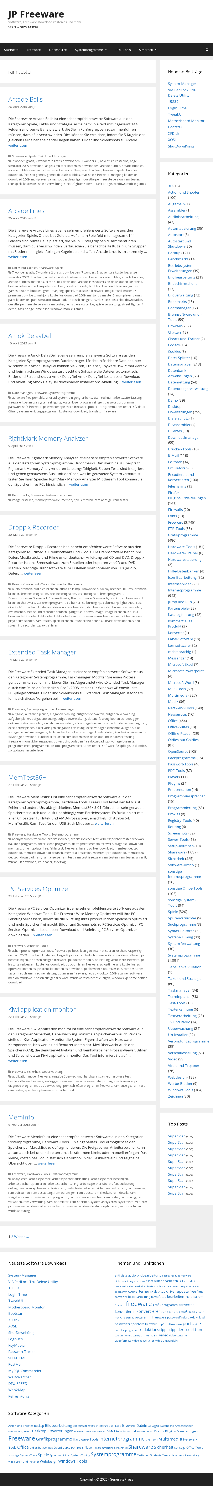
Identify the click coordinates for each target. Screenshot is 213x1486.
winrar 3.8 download (22, 862)
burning (115, 598)
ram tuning (128, 1197)
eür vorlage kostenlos (90, 723)
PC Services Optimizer (39, 888)
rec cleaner (26, 973)
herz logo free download (96, 848)
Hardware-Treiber (183, 553)
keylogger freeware (58, 1081)
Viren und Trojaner (183, 1065)
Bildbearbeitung (181, 277)
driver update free (66, 607)
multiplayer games (44, 179)
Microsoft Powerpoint (186, 670)
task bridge (104, 184)
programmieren (19, 746)
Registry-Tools (180, 820)
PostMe (14, 1364)
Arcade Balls (25, 99)
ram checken (102, 1193)
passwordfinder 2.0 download (186, 1317)
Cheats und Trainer (184, 338)
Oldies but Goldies (24, 268)
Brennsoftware (58, 598)
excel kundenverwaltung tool (126, 723)
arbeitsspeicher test (85, 839)
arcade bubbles (132, 166)
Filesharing (177, 486)
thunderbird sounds (88, 621)
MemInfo (21, 1117)
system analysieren (103, 1202)
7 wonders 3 (89, 161)
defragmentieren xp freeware (92, 844)
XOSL (172, 139)
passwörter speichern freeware (65, 407)
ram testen (110, 857)
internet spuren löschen (109, 951)
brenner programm (34, 594)
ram (38, 857)
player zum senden (21, 621)
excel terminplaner (21, 728)
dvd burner (114, 607)
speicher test (65, 1090)
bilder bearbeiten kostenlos (142, 1286)
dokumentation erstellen (25, 723)
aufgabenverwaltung (72, 719)
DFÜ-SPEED (17, 1383)
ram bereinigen (65, 1193)
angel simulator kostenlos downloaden (72, 166)
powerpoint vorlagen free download (79, 741)
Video (172, 1059)
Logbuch (15, 1338)
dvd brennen (96, 607)
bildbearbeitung (149, 1275)
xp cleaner (45, 862)
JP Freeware (36, 14)
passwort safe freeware (24, 407)
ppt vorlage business (119, 741)
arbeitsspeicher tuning (62, 1184)
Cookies (174, 351)
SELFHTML (17, 1358)
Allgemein (176, 204)
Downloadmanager (184, 437)
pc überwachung (50, 1086)
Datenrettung (179, 382)
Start (12, 27)
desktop (159, 1291)
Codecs (174, 345)
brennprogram (88, 594)
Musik (173, 701)
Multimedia (58, 584)
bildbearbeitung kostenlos (130, 1281)
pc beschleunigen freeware (48, 960)
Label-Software (180, 638)
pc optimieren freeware (82, 964)
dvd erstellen (132, 607)
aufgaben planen (36, 714)
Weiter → (21, 1236)
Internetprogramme (184, 590)
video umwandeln (166, 1340)
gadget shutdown (80, 612)
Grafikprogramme (183, 535)
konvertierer (148, 1311)
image (99, 612)
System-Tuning (180, 937)
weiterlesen (17, 145)
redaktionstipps (154, 1329)
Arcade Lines (26, 210)
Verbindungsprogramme (188, 1041)
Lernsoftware (179, 645)
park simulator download (48, 300)
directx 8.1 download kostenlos (30, 607)
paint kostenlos (19, 300)
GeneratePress (121, 1479)
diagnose (121, 844)
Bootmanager (179, 307)
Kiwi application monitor (42, 1009)
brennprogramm (111, 594)
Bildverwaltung (180, 295)
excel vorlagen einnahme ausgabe (109, 728)
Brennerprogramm (63, 594)
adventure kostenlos (114, 161)
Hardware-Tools (38, 834)
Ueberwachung (52, 1072)
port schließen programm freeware (87, 1086)
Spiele (32, 156)
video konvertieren (143, 1340)
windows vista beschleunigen (90, 978)
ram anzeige (103, 500)
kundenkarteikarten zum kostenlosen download (71, 737)
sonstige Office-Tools (185, 888)
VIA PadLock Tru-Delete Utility (33, 1281)
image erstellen (22, 500)
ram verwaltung (34, 1202)
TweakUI (175, 114)
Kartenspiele (178, 608)
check (42, 844)
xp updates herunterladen (26, 750)
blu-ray (128, 589)
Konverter (176, 632)
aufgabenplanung (44, 719)
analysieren (19, 1179)
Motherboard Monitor (186, 120)
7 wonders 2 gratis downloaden (58, 161)
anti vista (121, 1275)
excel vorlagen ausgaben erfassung (60, 728)
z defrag (60, 862)
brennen (140, 589)
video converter (178, 1335)
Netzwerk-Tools (181, 708)
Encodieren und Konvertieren (134, 1431)
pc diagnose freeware (118, 1081)
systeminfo (126, 1202)
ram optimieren (34, 1197)
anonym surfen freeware (29, 839)
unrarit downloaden (117, 621)
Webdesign (177, 1077)
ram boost (84, 1193)
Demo (173, 400)
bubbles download (102, 286)
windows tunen (130, 1206)
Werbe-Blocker (180, 1083)
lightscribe (45, 616)
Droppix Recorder (33, 527)
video (163, 1335)
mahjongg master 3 (101, 295)
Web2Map (17, 1389)
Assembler (177, 210)
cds (138, 603)
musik (191, 1312)
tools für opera (123, 1335)
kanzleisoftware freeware (25, 1081)
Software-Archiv (181, 864)
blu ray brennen (110, 589)
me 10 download (170, 1311)
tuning (136, 1335)
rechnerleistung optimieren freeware (60, 973)
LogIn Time (177, 108)
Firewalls (175, 509)
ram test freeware (88, 857)
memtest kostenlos (77, 853)
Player (173, 776)
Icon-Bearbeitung (182, 577)
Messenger (177, 658)
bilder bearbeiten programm (175, 1286)
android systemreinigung (63, 398)
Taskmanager (65, 709)
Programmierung (182, 807)
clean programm (58, 844)
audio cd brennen (46, 589)
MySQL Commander (24, 1370)
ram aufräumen (19, 1193)
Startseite (11, 50)
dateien (148, 1291)
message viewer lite (87, 1081)
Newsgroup (177, 714)
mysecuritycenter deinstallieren (118, 955)
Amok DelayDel (29, 335)
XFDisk (173, 133)
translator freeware (102, 411)
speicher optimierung (39, 1090)
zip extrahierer (47, 625)
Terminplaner (179, 996)
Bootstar (175, 127)
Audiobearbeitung (183, 216)
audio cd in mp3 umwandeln (78, 589)
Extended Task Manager (42, 652)
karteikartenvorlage (80, 732)
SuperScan (177, 1136)
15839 (173, 101)
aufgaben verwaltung (120, 714)
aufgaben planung (62, 714)
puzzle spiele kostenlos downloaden (117, 300)
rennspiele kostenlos (22, 184)
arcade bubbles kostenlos (26, 170)
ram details (120, 1193)
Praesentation (179, 789)
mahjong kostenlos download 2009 (61, 295)
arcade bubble (110, 166)
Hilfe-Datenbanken (183, 571)
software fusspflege (116, 746)
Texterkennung (180, 1009)
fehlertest (56, 848)
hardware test (121, 1076)
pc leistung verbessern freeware (117, 960)
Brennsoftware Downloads (89, 598)
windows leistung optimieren (98, 1206)
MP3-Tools (177, 688)
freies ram (58, 1188)
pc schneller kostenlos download (59, 969)
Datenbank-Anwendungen (176, 1426)
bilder (149, 1281)
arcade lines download (61, 282)
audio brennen (22, 589)
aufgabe (18, 714)
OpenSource (58, 50)
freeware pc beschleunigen (73, 951)
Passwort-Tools (180, 764)
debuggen (132, 719)
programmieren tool (46, 746)
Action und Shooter (183, 192)
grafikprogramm (165, 1305)
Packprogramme (182, 757)
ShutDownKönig (181, 146)
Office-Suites (178, 727)
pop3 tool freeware (170, 1324)
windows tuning (19, 1211)
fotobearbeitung (139, 1297)
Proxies (174, 814)
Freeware (34, 50)
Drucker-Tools (180, 449)
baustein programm (22, 844)
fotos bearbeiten (171, 1296)
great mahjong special (58, 291)
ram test (68, 857)
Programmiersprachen (187, 796)
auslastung (127, 1184)
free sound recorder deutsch (47, 612)
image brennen (115, 612)
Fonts (172, 515)
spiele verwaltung (50, 184)
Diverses (175, 431)
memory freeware (47, 500)
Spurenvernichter (182, 918)
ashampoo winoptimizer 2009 (32, 951)
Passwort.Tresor (21, 1351)
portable (192, 1323)
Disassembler (179, 424)
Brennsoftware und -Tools (30, 584)
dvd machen (16, 612)
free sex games (34, 175)
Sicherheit (146, 50)
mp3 (184, 1311)
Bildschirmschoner (183, 283)
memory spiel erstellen (77, 500)
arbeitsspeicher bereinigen (109, 1179)
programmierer (73, 746)
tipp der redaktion (185, 1329)
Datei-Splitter (179, 357)
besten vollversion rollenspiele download (74, 170)
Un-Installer (178, 1034)
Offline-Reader (180, 733)
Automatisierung (182, 228)
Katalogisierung (181, 614)
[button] (107, 49)
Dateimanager (22, 393)
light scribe (29, 616)
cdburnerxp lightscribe (118, 603)
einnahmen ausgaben (58, 723)
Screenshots (178, 833)
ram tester (131, 179)
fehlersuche (57, 732)
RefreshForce (19, 1396)
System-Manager (182, 83)
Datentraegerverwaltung (188, 388)
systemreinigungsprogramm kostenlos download (53, 411)
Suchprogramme (182, 924)
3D (170, 185)
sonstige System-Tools (22, 1455)
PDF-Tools (123, 50)
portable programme (127, 1330)
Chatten (174, 332)
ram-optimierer (58, 1202)
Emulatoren (178, 468)
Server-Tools (178, 839)
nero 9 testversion (129, 616)
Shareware (19, 156)
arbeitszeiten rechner (97, 398)
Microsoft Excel (180, 664)
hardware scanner (96, 1076)
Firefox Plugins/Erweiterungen (176, 1431)
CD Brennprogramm (51, 603)
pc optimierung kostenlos (117, 964)
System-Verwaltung (184, 943)
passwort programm (119, 402)
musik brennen (104, 616)
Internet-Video (180, 583)
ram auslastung (42, 1193)
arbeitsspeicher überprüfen (99, 1184)
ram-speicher (79, 1202)
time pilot (42, 309)
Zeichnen (175, 1096)
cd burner (73, 603)
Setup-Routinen (181, 845)
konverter (186, 1304)
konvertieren (125, 1311)
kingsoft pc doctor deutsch (76, 955)
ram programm (57, 1197)
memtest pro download (109, 853)
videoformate (123, 1340)
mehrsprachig (179, 651)
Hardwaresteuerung (185, 559)
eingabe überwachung (67, 1076)
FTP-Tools (176, 528)
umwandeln (149, 1335)
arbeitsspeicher (58, 839)
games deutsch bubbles (63, 175)
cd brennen (130, 598)
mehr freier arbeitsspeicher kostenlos (93, 1188)
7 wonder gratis (23, 161)
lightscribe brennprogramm (73, 616)
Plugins (174, 783)
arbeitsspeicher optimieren (27, 1184)
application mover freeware (31, 1076)
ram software (79, 1197)
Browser (175, 326)
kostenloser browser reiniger (83, 402)
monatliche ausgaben (37, 741)
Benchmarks (20, 495)
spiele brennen (63, 621)
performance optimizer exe (103, 969)
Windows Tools (37, 946)
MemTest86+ (27, 777)
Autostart (176, 234)
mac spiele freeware (95, 175)
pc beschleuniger (70, 179)
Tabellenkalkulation (184, 966)
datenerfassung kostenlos (106, 719)
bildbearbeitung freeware (176, 1275)
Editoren (175, 461)
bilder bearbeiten (166, 1281)
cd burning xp (91, 603)
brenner (13, 594)
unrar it (141, 857)
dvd (82, 607)
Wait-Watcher (19, 1377)
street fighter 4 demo (79, 184)
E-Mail (173, 455)
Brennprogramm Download (27, 598)
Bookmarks (177, 301)
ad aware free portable (28, 398)
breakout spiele (114, 170)
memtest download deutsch (43, 853)
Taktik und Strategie (52, 156)
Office (173, 720)
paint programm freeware (146, 1317)
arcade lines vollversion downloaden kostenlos (110, 282)
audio (132, 1275)
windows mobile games (130, 184)
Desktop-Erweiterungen (52, 1430)
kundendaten (104, 732)
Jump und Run (180, 601)
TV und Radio (179, 1022)
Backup (174, 252)
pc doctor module (80, 960)
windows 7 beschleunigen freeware (44, 978)
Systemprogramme (89, 50)
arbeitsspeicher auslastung (70, 1179)
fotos (154, 1297)
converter (136, 1291)
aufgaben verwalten (90, 714)
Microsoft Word (181, 682)
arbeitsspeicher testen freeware (122, 839)
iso (129, 612)
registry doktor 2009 (102, 973)
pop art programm (101, 407)
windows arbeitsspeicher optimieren (52, 1206)
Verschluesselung (182, 1052)
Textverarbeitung (182, 1015)
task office (139, 746)
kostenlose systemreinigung (41, 402)
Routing (174, 826)
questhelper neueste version (103, 179)
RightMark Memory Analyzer (48, 438)
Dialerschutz (178, 418)
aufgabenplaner (19, 719)
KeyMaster (17, 1345)
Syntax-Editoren (181, 930)
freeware (71, 848)
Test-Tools (177, 1003)
